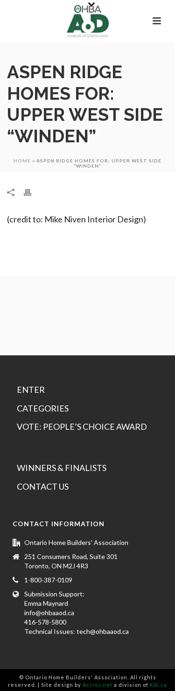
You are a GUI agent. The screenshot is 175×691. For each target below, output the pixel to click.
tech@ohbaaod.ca (103, 631)
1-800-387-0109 (48, 580)
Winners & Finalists (61, 468)
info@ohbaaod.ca (49, 613)
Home (22, 160)
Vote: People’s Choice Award (82, 426)
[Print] (32, 191)
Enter (31, 389)
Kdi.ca (158, 685)
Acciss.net (97, 685)
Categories (43, 408)
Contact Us (43, 486)
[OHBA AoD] (88, 21)
